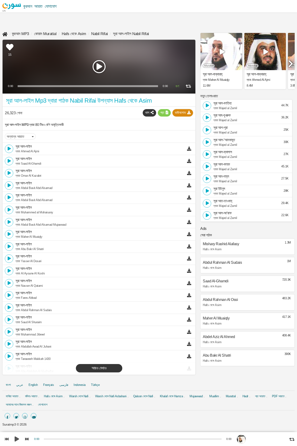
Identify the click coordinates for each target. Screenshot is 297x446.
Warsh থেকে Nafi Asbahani (110, 396)
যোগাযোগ (51, 6)
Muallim (214, 396)
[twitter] (16, 416)
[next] (290, 62)
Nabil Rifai (99, 34)
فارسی (63, 385)
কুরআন (27, 6)
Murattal (231, 396)
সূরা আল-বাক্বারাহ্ (213, 74)
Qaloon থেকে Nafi (143, 396)
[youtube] (33, 416)
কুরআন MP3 (20, 34)
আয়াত (38, 6)
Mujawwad (196, 396)
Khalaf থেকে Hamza (171, 396)
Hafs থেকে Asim (74, 34)
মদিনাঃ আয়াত (31, 396)
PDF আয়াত (278, 396)
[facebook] (7, 416)
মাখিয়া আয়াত (12, 396)
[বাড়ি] (5, 34)
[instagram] (25, 416)
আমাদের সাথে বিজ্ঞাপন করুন (18, 404)
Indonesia (80, 385)
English (33, 385)
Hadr (245, 396)
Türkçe (95, 385)
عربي (19, 385)
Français (48, 385)
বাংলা (8, 385)
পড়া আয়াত (260, 396)
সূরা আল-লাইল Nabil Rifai (131, 34)
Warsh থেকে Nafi (78, 396)
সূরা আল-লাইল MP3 (17, 125)
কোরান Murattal (45, 34)
